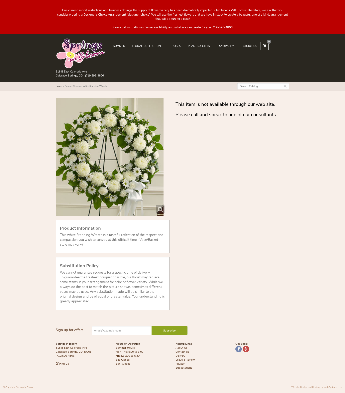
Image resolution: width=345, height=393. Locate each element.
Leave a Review (185, 360)
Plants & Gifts (199, 46)
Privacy (179, 364)
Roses (176, 46)
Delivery (180, 356)
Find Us (63, 364)
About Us (250, 46)
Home (59, 86)
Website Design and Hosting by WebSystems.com (316, 387)
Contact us (182, 352)
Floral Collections (147, 46)
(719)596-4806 (94, 75)
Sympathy (226, 46)
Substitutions (183, 368)
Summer (119, 46)
